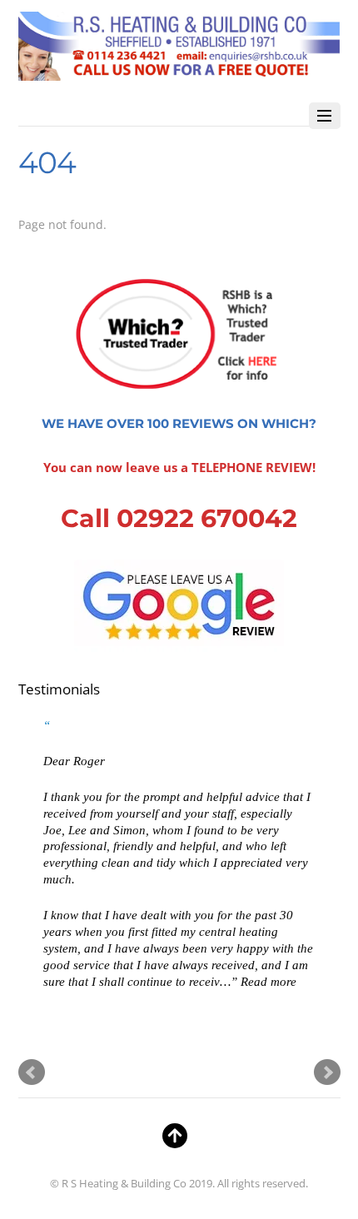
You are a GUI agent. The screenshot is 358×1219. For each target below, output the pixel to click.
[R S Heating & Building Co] (179, 72)
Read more (268, 981)
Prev (31, 1072)
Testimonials (59, 689)
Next (327, 1072)
